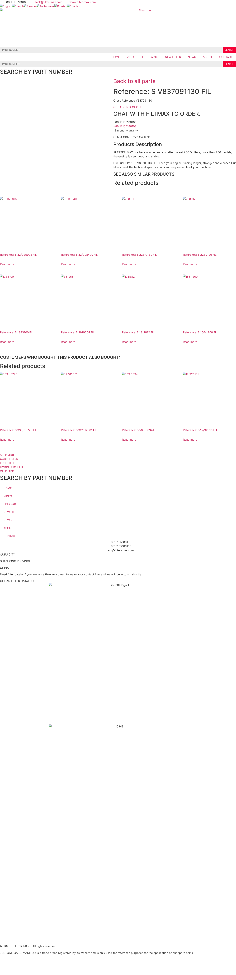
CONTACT (226, 57)
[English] (6, 6)
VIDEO (131, 57)
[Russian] (60, 6)
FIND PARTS (150, 57)
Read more (7, 264)
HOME (116, 57)
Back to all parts (134, 81)
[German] (30, 6)
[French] (18, 6)
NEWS (192, 57)
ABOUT (207, 57)
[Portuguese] (45, 6)
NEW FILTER (173, 57)
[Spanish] (73, 6)
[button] (17, 581)
